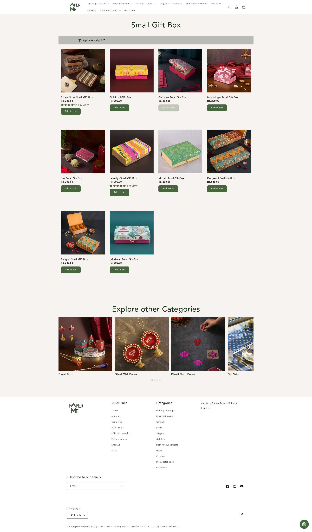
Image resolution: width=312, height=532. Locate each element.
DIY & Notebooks (165, 461)
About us (116, 416)
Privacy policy (121, 526)
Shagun (160, 433)
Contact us (116, 421)
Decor (159, 450)
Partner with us (119, 438)
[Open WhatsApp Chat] (304, 524)
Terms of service (136, 526)
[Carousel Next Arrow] (249, 347)
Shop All (115, 444)
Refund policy (106, 526)
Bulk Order (162, 467)
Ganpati (160, 421)
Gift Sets (160, 438)
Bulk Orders (117, 427)
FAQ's (114, 450)
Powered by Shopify (89, 526)
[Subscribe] (121, 486)
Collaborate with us (121, 433)
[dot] (152, 380)
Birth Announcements (167, 444)
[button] (98, 3)
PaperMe (76, 526)
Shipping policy (152, 526)
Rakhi (159, 427)
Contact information (170, 526)
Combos (160, 455)
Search (115, 410)
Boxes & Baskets (164, 416)
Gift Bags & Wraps (165, 410)
